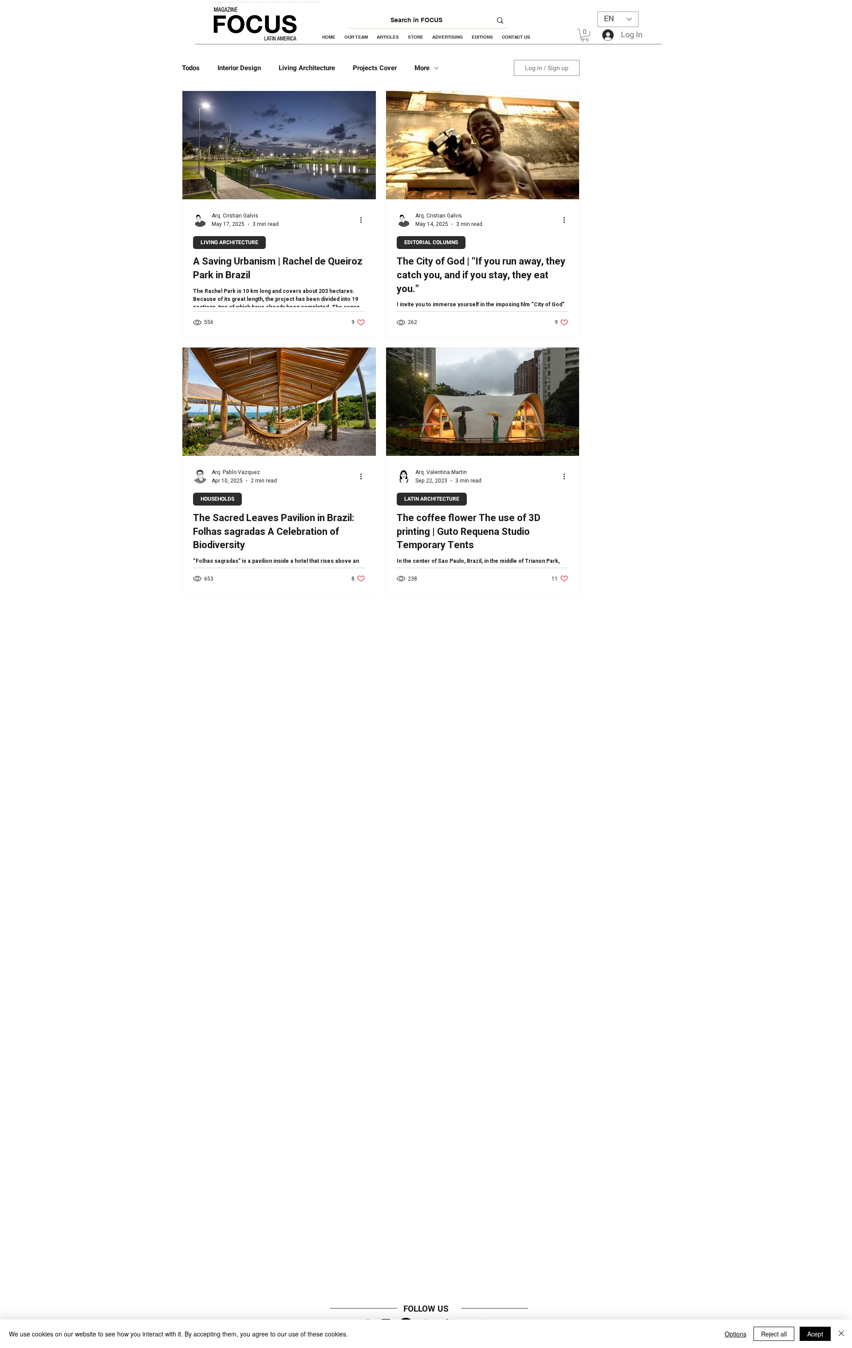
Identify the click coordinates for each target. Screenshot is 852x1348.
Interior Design (239, 68)
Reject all (774, 1333)
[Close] (841, 1334)
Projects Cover (375, 68)
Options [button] (735, 1333)
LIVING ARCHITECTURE (229, 242)
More (422, 68)
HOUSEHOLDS (217, 499)
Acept (815, 1333)
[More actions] (364, 219)
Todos (191, 68)
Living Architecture (307, 68)
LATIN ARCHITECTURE (431, 499)
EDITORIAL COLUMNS (431, 242)
